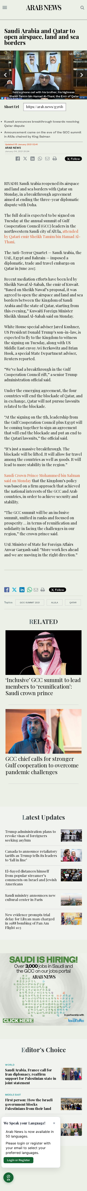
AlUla (54, 602)
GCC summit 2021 (30, 602)
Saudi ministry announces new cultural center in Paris (30, 897)
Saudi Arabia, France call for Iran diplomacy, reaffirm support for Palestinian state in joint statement (30, 1076)
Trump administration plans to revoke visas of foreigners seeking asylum (30, 835)
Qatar (72, 602)
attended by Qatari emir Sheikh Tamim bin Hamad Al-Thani (42, 236)
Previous (5, 75)
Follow (75, 159)
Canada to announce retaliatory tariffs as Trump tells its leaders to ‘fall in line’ (31, 855)
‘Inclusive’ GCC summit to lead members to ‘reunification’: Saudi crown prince (43, 686)
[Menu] (5, 7)
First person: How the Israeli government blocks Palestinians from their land (29, 1104)
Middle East (13, 1094)
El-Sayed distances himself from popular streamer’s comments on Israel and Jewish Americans (31, 877)
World (9, 1064)
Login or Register (18, 1160)
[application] (43, 75)
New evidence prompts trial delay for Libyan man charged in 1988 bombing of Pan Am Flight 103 (29, 921)
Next (81, 75)
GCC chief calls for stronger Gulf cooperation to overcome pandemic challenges (42, 765)
